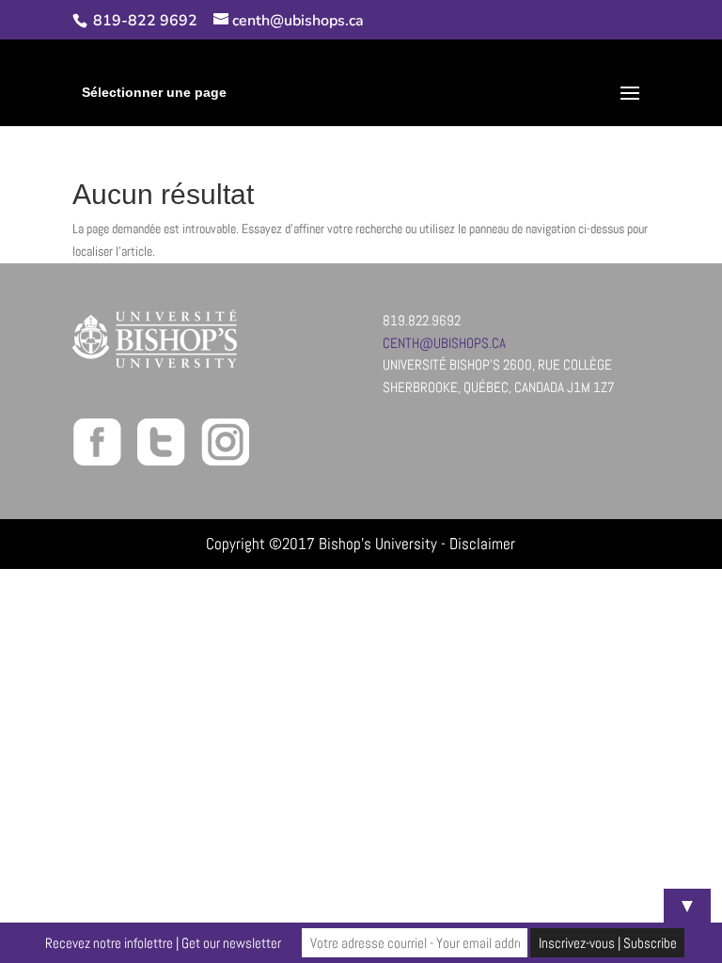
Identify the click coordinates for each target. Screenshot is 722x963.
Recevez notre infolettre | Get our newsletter (163, 943)
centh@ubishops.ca (444, 343)
